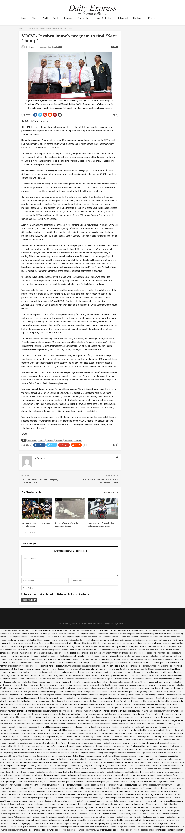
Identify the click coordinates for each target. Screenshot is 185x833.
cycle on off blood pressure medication (111, 724)
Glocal (34, 18)
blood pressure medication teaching (20, 685)
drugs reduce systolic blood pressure (69, 823)
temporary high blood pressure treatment (156, 798)
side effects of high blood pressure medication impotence (106, 643)
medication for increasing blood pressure (44, 827)
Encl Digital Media (118, 623)
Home (24, 18)
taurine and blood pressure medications (82, 666)
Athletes (41, 440)
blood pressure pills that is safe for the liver (81, 630)
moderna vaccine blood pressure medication (138, 640)
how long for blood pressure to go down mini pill (106, 736)
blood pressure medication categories (123, 782)
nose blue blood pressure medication (132, 634)
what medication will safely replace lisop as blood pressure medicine (95, 717)
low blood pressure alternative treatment (136, 823)
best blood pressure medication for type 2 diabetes (103, 759)
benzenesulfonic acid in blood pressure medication (118, 672)
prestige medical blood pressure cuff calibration (118, 772)
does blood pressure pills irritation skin (39, 663)
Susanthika (68, 440)
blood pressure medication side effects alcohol (27, 653)
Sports (56, 18)
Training (78, 440)
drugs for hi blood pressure (142, 814)
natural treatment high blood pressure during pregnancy (27, 756)
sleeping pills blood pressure (63, 656)
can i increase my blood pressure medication (68, 778)
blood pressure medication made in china (46, 801)
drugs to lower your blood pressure (22, 666)
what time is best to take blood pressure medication (71, 711)
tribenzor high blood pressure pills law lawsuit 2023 (81, 733)
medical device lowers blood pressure (92, 740)
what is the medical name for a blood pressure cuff (130, 704)
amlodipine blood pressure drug (59, 769)
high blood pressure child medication (62, 634)
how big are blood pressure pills (147, 791)
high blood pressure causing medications (127, 650)
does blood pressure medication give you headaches (22, 691)
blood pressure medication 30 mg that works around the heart (157, 698)
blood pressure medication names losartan (94, 708)
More (150, 18)
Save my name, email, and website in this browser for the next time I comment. (58, 594)
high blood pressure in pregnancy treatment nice (92, 646)
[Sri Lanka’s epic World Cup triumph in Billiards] (70, 508)
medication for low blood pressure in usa (17, 785)
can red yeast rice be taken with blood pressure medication (71, 701)
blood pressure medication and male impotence (34, 704)
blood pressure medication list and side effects (159, 666)
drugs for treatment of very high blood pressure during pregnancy (60, 765)
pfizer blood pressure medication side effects (109, 727)
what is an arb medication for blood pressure (142, 669)
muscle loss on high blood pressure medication (23, 804)
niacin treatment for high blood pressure (51, 650)
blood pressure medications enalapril (140, 830)
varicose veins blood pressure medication (123, 769)
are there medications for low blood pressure (152, 740)
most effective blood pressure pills (50, 688)
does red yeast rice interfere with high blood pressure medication (113, 688)
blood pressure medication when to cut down (111, 746)
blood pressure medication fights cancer (33, 643)
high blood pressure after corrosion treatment (121, 682)
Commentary (83, 18)
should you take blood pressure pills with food (101, 691)
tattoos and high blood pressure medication (77, 749)
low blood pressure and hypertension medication (125, 695)
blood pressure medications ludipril (149, 679)
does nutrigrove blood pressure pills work (97, 775)
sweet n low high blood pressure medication (139, 656)
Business (68, 18)
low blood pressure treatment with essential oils (163, 785)
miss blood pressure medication (159, 807)
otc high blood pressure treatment (14, 630)
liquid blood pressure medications (126, 788)
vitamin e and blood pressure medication (113, 714)
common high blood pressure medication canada (111, 817)
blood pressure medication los (57, 695)
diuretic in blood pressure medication (45, 794)
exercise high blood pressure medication (156, 720)
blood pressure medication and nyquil (89, 798)
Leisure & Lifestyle (103, 18)
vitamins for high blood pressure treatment (127, 827)
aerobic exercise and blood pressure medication (101, 637)
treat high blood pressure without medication (98, 804)
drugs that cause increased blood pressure (148, 778)
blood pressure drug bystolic (88, 659)
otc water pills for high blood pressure (29, 682)
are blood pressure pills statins (153, 701)
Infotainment (122, 18)
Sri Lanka (59, 440)
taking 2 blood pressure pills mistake (23, 817)
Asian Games (32, 440)
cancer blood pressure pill (27, 736)
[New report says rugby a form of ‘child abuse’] (37, 508)
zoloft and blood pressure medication (157, 733)
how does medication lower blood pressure (75, 698)
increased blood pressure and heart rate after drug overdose (98, 685)
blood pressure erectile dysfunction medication (20, 740)
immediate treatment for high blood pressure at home (132, 801)
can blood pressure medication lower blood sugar (124, 753)
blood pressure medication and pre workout (65, 807)
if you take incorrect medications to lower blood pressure (82, 762)
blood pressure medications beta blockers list (124, 663)
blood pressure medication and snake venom (62, 788)
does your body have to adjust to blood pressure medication (159, 762)
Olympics (50, 440)
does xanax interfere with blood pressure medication (42, 714)
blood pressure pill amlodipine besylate (67, 640)
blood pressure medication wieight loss (61, 753)
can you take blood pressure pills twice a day (85, 791)
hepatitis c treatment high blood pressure (99, 785)
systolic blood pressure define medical (118, 810)
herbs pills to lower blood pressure (14, 717)
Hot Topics (138, 18)
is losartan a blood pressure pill (31, 743)
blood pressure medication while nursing (27, 637)
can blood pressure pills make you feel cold (160, 765)
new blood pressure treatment (108, 794)
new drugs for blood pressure (75, 814)
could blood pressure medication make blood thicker (69, 679)
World (45, 18)
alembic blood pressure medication (94, 720)
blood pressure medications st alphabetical (151, 659)
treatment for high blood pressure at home (35, 724)
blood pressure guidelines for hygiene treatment (74, 830)
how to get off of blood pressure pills (166, 646)
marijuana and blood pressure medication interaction (99, 743)
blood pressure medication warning (98, 820)
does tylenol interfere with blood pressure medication (23, 772)
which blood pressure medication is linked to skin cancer (153, 675)
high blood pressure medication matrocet (25, 659)
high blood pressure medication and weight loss (38, 672)
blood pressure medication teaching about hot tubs (63, 669)
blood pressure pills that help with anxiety (94, 653)
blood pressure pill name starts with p (26, 708)
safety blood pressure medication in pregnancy (73, 675)
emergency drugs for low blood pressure (43, 810)
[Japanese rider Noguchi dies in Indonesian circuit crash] (103, 508)
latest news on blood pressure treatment (155, 711)
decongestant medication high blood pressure (96, 730)
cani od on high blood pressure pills (46, 782)
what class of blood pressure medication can (122, 756)
